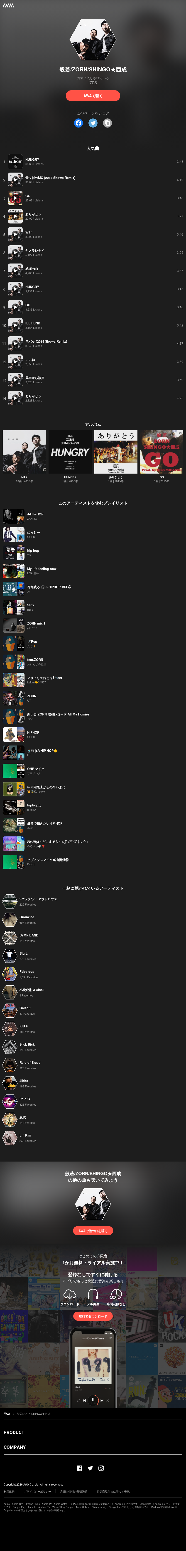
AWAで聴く (93, 95)
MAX (24, 477)
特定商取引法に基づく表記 (113, 1491)
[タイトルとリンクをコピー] (107, 123)
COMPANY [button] (15, 1447)
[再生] (15, 161)
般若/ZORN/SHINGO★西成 (33, 1413)
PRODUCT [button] (14, 1432)
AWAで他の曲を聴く (93, 1230)
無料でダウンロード (93, 1316)
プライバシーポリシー (37, 1491)
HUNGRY (70, 477)
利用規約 (9, 1491)
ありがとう (116, 477)
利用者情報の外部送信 (74, 1491)
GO (162, 477)
